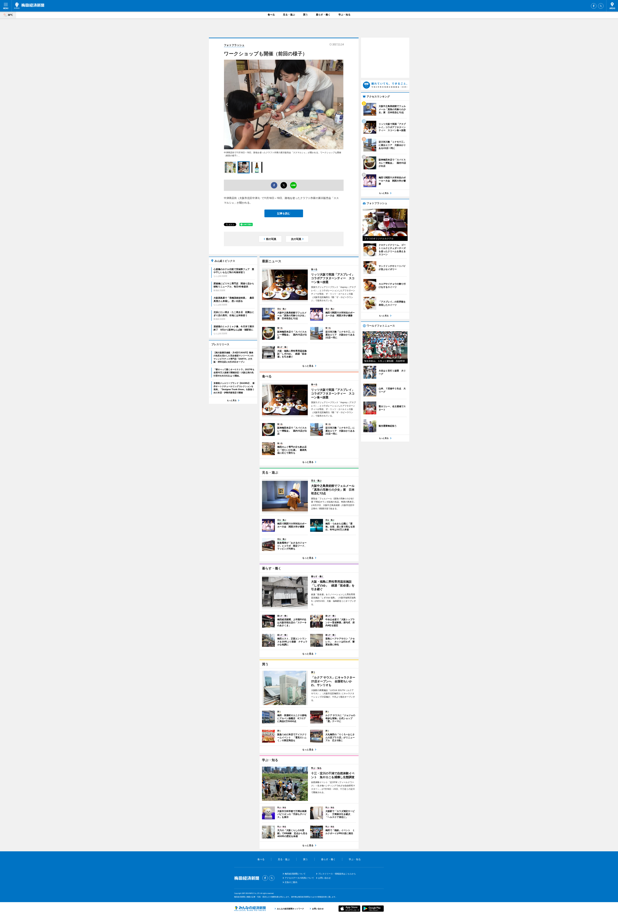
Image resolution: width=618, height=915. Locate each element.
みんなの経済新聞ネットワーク (250, 908)
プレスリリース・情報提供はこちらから (337, 873)
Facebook (593, 6)
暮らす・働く (323, 14)
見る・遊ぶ (289, 14)
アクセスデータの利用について (299, 878)
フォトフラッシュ (234, 45)
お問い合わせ (324, 878)
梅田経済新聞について (295, 873)
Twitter (601, 6)
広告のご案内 (291, 882)
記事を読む (283, 213)
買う (305, 14)
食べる (271, 14)
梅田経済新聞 (29, 5)
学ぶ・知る (344, 14)
